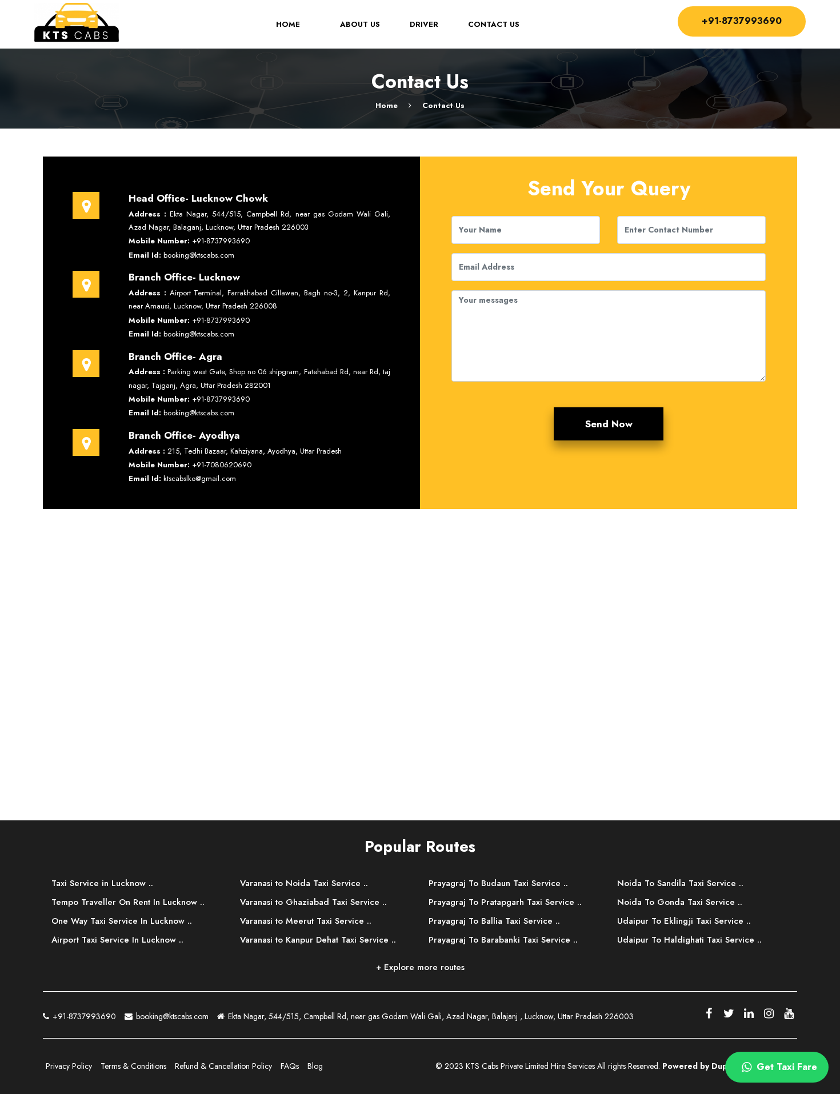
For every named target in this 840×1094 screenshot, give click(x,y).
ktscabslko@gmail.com (199, 478)
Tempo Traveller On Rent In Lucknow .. (128, 902)
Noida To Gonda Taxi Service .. (679, 902)
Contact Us (493, 25)
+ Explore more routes (420, 967)
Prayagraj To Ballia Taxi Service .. (494, 921)
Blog (315, 1066)
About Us (360, 25)
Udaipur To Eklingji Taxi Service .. (684, 921)
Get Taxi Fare (785, 1066)
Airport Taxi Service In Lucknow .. (117, 939)
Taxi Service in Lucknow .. (102, 883)
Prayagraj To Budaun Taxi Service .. (498, 883)
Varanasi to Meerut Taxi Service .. (305, 921)
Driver (424, 25)
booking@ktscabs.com (198, 255)
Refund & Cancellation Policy (223, 1066)
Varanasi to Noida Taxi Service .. (304, 883)
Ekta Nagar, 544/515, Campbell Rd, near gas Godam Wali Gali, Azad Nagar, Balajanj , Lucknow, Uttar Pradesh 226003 (430, 1016)
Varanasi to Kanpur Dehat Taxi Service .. (318, 939)
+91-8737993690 (742, 20)
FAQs (290, 1066)
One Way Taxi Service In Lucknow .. (121, 921)
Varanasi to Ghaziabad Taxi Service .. (313, 902)
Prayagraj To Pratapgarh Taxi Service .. (505, 902)
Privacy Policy (69, 1066)
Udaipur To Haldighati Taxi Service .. (689, 939)
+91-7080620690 (221, 464)
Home (295, 25)
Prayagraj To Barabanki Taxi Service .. (503, 939)
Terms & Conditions (133, 1066)
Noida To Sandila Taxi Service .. (680, 883)
